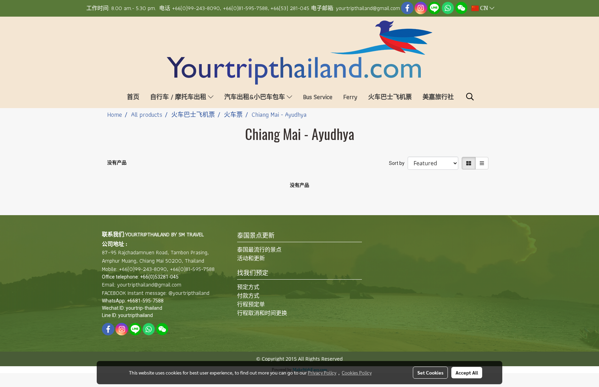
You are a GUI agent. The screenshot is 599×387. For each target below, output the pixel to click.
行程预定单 (251, 304)
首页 (133, 97)
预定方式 (248, 287)
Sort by (398, 163)
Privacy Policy (322, 372)
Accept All (466, 372)
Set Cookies (430, 372)
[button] (470, 96)
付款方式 (248, 295)
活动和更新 (251, 258)
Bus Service (317, 97)
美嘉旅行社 (438, 97)
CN (484, 8)
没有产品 (117, 162)
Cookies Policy (357, 372)
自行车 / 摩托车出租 (179, 97)
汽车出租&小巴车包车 (255, 97)
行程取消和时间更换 (262, 313)
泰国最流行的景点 (259, 249)
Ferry (350, 97)
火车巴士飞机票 (390, 97)
